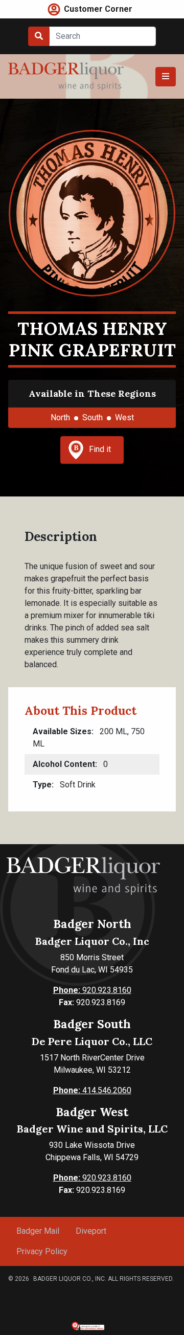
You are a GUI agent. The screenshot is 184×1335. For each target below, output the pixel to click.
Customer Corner (98, 9)
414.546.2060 (92, 1090)
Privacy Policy (41, 1251)
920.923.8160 (92, 990)
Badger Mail (37, 1231)
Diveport (91, 1231)
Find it (100, 449)
